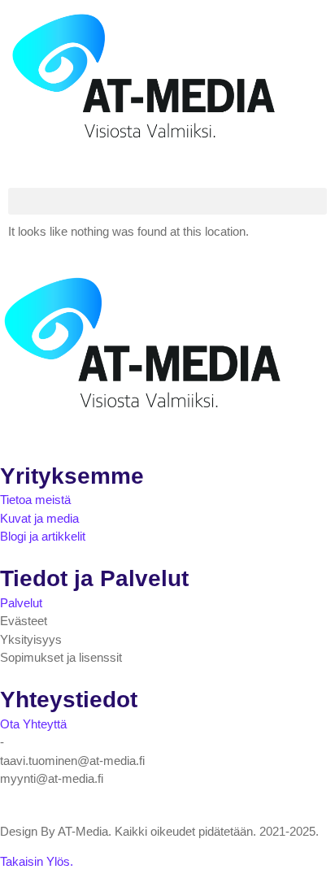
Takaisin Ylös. (36, 861)
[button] (167, 201)
